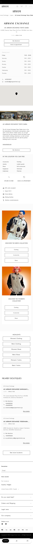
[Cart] (27, 541)
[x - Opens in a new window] (2, 524)
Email (3, 470)
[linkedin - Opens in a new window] (6, 524)
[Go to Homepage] (16, 11)
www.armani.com (7, 144)
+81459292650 (9, 435)
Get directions (16, 150)
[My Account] (16, 541)
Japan (11, 15)
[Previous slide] (1, 2)
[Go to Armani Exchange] (30, 6)
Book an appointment (16, 44)
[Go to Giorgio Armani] (17, 6)
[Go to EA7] (26, 6)
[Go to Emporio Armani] (21, 6)
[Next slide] (32, 2)
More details (26, 411)
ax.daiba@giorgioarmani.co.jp (12, 81)
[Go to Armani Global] (4, 6)
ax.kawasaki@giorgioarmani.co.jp (14, 407)
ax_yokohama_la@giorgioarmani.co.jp (15, 438)
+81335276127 (8, 79)
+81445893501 (9, 403)
